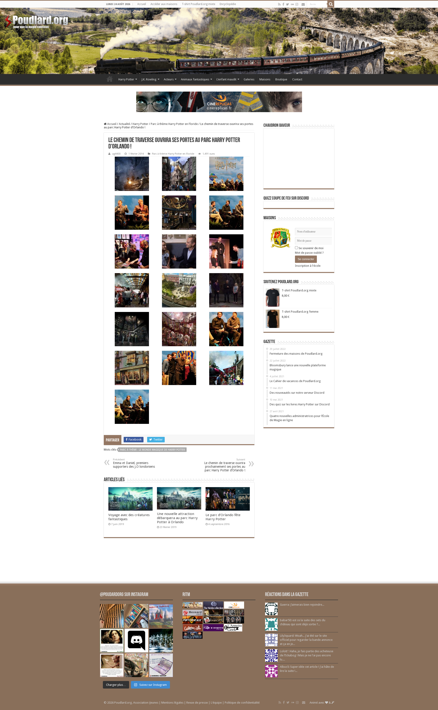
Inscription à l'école (308, 265)
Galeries (249, 79)
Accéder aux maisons (164, 4)
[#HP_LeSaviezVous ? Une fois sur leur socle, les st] (161, 640)
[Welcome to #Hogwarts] (112, 616)
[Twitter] (287, 4)
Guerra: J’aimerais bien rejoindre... (302, 604)
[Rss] (279, 4)
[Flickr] (292, 4)
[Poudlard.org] (37, 20)
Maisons (264, 79)
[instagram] (297, 4)
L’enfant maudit (226, 79)
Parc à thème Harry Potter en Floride (174, 124)
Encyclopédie (228, 4)
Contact (297, 79)
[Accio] (330, 4)
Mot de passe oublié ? (309, 252)
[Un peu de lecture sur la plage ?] (136, 616)
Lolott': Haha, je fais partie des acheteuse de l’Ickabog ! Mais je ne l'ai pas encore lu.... (306, 655)
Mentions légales (172, 702)
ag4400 (116, 153)
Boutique (281, 79)
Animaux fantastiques (195, 79)
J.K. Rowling (148, 79)
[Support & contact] (303, 4)
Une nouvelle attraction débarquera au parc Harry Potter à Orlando (177, 518)
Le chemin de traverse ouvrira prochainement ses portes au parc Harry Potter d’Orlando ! (224, 465)
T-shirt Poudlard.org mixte (198, 4)
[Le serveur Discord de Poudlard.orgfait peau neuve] (136, 640)
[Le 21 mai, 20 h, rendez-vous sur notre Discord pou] (136, 665)
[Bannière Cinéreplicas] (219, 101)
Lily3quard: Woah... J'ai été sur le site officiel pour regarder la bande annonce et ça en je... (306, 640)
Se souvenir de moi (310, 248)
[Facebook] (283, 4)
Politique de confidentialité (242, 702)
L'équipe (216, 702)
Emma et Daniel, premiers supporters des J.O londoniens (134, 463)
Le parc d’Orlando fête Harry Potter (223, 517)
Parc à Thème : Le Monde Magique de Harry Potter (152, 449)
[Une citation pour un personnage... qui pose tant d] (112, 640)
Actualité (124, 124)
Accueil (141, 4)
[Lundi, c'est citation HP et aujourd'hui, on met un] (112, 665)
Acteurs (169, 79)
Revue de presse (197, 702)
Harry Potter (126, 79)
